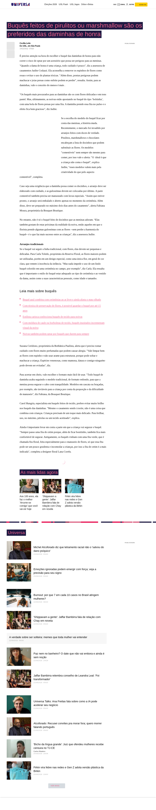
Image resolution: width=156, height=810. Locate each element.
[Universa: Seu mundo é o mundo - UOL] (20, 4)
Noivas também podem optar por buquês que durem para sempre (56, 333)
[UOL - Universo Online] (32, 4)
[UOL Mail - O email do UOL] (121, 4)
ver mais (55, 786)
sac (115, 4)
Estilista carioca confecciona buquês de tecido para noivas (52, 316)
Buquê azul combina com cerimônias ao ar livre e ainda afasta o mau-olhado (62, 299)
